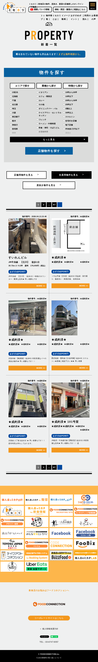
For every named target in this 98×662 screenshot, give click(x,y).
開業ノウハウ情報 (41, 9)
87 (54, 204)
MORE (40, 286)
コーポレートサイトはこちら (49, 618)
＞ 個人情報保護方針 (49, 629)
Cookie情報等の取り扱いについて (49, 658)
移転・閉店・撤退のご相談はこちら (70, 9)
